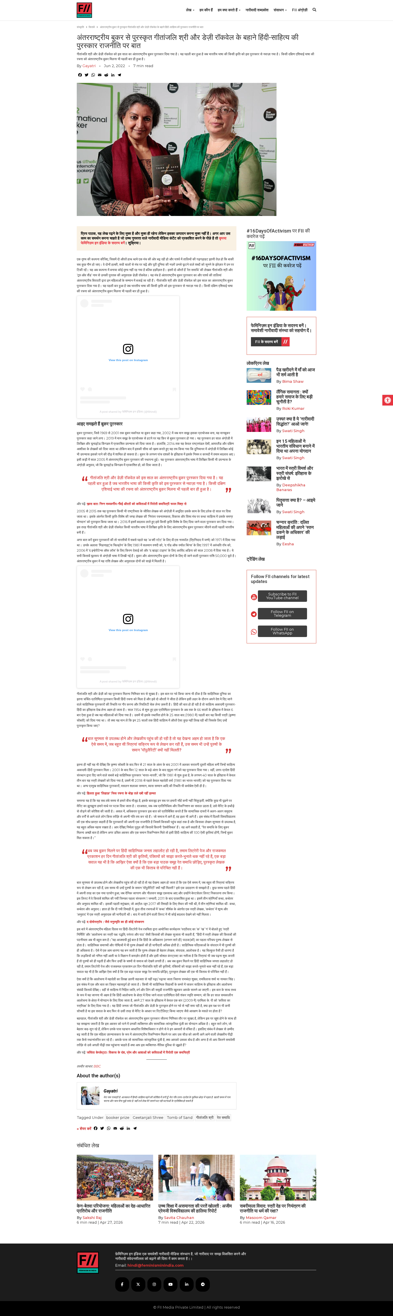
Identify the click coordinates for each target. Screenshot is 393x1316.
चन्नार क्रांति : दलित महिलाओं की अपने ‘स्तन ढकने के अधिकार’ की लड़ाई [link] (295, 530)
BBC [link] (97, 1066)
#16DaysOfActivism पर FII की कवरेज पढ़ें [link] (278, 233)
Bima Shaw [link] (293, 381)
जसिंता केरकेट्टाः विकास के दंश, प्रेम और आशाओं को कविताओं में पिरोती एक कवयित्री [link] (138, 1052)
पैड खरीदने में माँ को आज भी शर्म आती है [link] (295, 372)
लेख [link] (189, 10)
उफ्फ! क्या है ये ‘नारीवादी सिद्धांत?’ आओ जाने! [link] (295, 421)
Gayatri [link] (89, 66)
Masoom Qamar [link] (261, 1217)
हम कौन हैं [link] (206, 10)
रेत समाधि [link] (223, 1117)
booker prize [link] (117, 1117)
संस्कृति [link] (80, 27)
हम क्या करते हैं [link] (228, 10)
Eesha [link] (288, 544)
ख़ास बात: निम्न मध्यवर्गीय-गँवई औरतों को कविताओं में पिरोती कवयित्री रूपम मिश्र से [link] (136, 504)
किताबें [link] (92, 27)
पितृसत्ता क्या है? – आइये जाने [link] (295, 503)
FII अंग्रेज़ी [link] (299, 10)
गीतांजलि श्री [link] (204, 1117)
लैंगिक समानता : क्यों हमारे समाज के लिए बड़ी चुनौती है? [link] (294, 396)
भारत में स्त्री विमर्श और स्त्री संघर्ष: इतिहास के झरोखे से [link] (294, 473)
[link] (387, 400)
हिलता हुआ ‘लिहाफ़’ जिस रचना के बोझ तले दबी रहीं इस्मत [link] (121, 793)
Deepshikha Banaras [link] (290, 487)
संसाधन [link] (279, 10)
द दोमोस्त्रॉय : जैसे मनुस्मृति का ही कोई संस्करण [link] (116, 922)
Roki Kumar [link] (293, 408)
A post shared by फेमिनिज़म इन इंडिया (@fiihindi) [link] (128, 411)
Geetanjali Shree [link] (148, 1117)
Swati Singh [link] (293, 431)
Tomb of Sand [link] (180, 1117)
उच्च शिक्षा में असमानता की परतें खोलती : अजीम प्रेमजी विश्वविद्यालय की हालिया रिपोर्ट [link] (195, 1208)
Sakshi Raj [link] (92, 1217)
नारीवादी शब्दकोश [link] (257, 10)
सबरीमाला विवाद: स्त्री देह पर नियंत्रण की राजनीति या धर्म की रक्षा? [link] (273, 1208)
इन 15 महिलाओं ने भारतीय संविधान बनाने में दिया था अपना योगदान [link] (295, 446)
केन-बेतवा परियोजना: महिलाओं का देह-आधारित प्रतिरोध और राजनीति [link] (113, 1208)
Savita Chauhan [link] (179, 1217)
